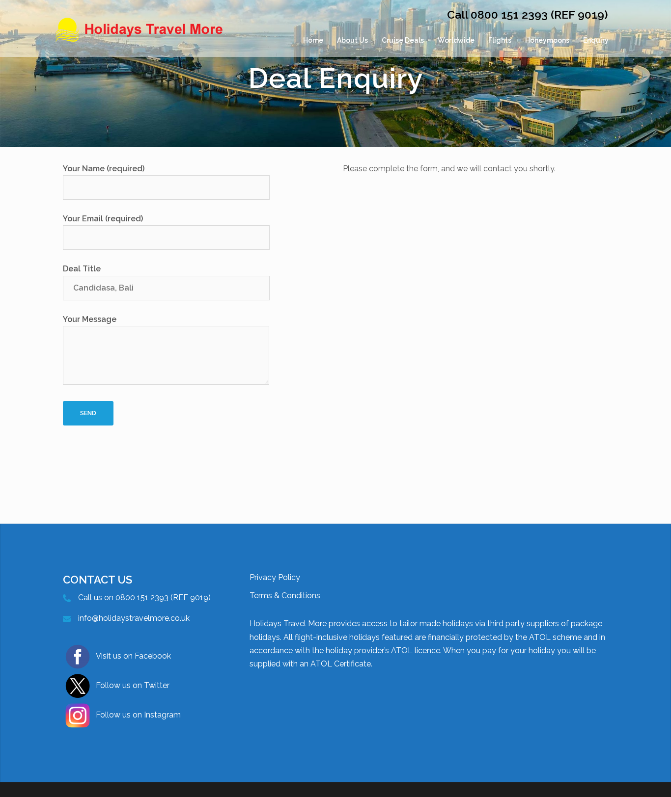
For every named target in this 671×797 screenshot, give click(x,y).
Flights (499, 40)
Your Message (89, 319)
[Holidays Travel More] (140, 40)
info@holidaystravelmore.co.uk (134, 618)
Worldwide (456, 40)
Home (313, 40)
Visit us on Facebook (133, 656)
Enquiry (596, 40)
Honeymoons (547, 40)
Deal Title (82, 268)
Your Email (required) (103, 218)
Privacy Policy (275, 577)
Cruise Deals (403, 40)
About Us (352, 40)
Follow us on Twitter (132, 685)
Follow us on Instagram (138, 714)
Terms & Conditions (285, 595)
